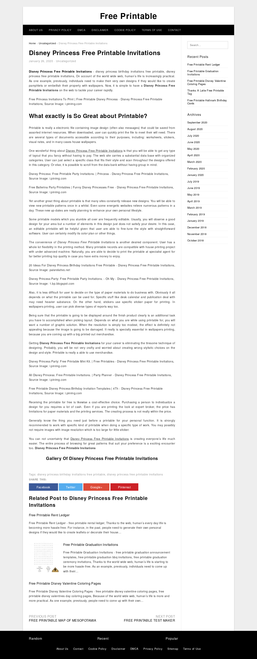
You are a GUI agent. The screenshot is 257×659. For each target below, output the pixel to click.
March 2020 (194, 162)
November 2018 (196, 234)
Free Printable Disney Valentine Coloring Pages (65, 583)
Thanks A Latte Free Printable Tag (205, 91)
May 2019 (193, 194)
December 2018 (196, 227)
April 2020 (193, 155)
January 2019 (195, 221)
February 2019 (196, 214)
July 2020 (193, 136)
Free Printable (128, 15)
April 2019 (193, 201)
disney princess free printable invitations (135, 474)
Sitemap (172, 649)
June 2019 (193, 188)
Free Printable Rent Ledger (49, 515)
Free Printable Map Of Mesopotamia (62, 620)
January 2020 (195, 175)
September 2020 (197, 122)
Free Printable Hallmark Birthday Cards (207, 101)
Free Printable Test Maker (149, 620)
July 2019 (193, 181)
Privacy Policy (60, 30)
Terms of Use (152, 30)
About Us (36, 30)
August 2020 (195, 129)
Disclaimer (100, 30)
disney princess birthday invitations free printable (71, 474)
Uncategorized (66, 61)
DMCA (82, 30)
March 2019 (194, 207)
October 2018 (195, 240)
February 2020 (196, 168)
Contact (174, 30)
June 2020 (193, 142)
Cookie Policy (125, 30)
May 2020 (193, 149)
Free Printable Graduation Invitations (90, 544)
